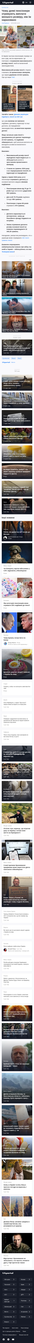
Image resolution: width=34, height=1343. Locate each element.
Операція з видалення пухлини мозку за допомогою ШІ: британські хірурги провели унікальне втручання (16, 720)
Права (24, 1331)
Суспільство (5, 7)
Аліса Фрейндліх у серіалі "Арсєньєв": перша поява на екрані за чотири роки (15, 703)
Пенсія (13, 358)
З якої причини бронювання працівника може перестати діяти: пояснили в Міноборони (17, 867)
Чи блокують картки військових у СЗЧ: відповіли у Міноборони (17, 570)
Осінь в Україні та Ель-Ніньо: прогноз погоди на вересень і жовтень (15, 1187)
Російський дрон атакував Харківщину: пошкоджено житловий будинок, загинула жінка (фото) (16, 964)
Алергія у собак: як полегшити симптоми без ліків (17, 687)
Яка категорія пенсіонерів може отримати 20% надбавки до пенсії (17, 604)
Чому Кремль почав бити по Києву (14, 639)
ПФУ (13, 77)
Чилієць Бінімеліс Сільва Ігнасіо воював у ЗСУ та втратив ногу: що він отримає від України (16, 915)
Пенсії (19, 358)
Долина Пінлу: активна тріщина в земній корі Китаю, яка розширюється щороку (16, 1224)
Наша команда (25, 1328)
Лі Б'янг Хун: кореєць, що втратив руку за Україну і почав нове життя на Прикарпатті (17, 831)
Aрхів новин (15, 1328)
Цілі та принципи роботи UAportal (11, 1331)
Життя (13, 362)
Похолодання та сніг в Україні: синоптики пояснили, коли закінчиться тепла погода (16, 995)
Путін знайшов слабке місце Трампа (14, 946)
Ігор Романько (5, 23)
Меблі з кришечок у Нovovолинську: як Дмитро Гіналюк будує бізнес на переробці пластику (16, 980)
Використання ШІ (23, 1335)
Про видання (6, 1328)
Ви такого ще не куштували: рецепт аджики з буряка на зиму (17, 931)
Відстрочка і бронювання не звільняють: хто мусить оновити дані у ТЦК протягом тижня (16, 1261)
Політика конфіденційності (10, 1335)
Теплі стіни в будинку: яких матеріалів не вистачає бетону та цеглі (16, 735)
